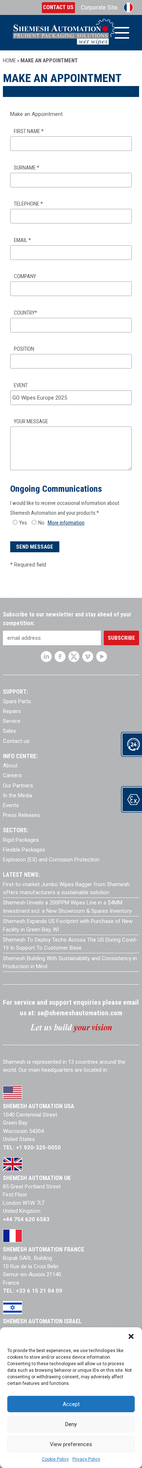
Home (9, 60)
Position (24, 349)
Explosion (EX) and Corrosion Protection (51, 859)
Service (11, 721)
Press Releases (21, 815)
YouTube (101, 656)
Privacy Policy (86, 1459)
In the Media (17, 795)
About (10, 765)
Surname (26, 167)
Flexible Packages (24, 849)
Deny (71, 1424)
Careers (12, 775)
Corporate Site (99, 7)
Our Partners (18, 785)
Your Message (31, 421)
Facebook (60, 656)
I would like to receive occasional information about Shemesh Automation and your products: (64, 508)
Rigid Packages (21, 840)
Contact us (58, 7)
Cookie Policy (55, 1459)
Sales (9, 731)
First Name (29, 131)
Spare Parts (17, 701)
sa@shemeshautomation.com (79, 1013)
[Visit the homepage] (64, 32)
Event (21, 385)
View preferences (71, 1444)
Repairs (12, 711)
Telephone (28, 203)
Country (25, 312)
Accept (71, 1404)
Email (22, 240)
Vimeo (87, 656)
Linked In (46, 656)
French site (128, 7)
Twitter (73, 656)
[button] (131, 1336)
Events (11, 805)
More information (66, 522)
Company (25, 276)
